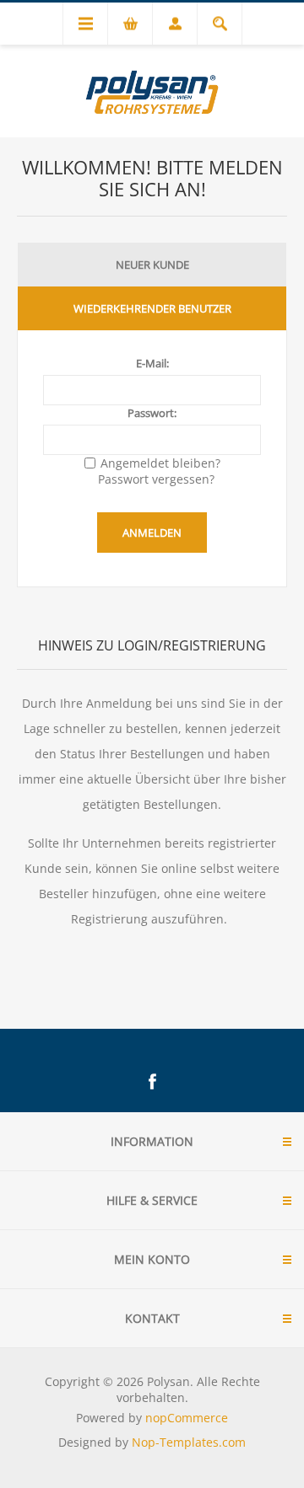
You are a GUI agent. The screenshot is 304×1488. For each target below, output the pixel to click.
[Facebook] (152, 1081)
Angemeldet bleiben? (160, 463)
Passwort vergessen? (156, 479)
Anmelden (152, 532)
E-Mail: (152, 363)
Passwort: (152, 412)
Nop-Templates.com (189, 1442)
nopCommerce (186, 1418)
